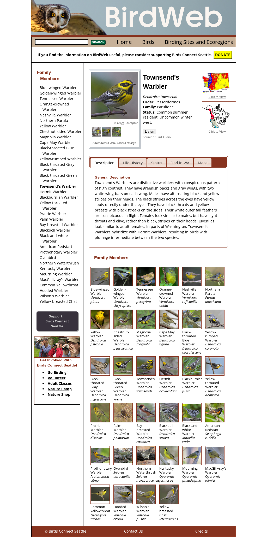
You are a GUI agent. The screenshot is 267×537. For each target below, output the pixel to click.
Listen (149, 131)
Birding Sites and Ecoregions (199, 41)
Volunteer (56, 377)
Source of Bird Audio (157, 137)
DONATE (222, 54)
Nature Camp (60, 388)
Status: (149, 112)
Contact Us (133, 531)
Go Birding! (58, 372)
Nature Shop (59, 394)
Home (124, 41)
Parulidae (165, 106)
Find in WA (180, 162)
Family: (150, 106)
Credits (201, 531)
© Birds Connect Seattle (65, 531)
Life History (133, 162)
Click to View (217, 97)
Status (156, 162)
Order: (149, 101)
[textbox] (61, 42)
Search (98, 42)
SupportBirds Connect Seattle (57, 321)
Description (104, 162)
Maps (203, 162)
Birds (148, 41)
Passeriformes (167, 101)
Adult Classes (60, 383)
